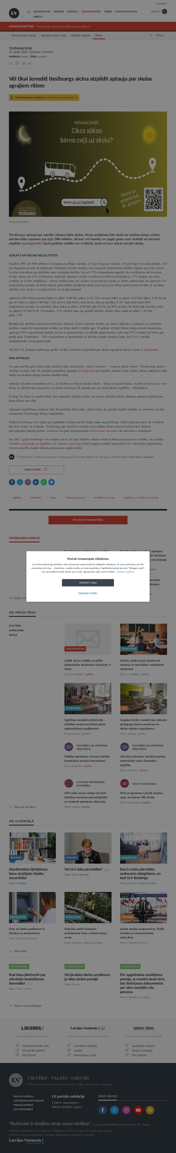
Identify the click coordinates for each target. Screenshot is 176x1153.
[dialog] (88, 576)
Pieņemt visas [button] (88, 583)
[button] (88, 594)
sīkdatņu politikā (125, 572)
